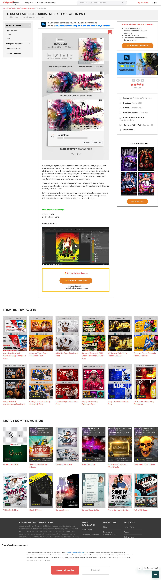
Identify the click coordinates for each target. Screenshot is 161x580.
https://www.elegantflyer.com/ (75, 552)
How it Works (129, 527)
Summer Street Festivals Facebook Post (145, 354)
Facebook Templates (14, 25)
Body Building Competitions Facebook (14, 403)
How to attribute (126, 120)
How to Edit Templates (46, 3)
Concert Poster (62, 510)
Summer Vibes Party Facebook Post (38, 354)
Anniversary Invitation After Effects (117, 465)
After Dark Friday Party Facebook (144, 403)
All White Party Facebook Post (67, 354)
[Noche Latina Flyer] (146, 159)
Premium (144, 3)
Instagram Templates (14, 44)
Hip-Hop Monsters (64, 464)
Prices (126, 532)
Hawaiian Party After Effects (38, 465)
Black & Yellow (35, 510)
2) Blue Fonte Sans (50, 217)
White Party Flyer (11, 510)
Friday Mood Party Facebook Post (90, 403)
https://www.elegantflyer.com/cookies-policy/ (87, 557)
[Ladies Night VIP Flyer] (146, 183)
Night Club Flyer (89, 464)
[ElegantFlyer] (11, 3)
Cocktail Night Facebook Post (67, 403)
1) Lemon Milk (48, 214)
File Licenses (87, 530)
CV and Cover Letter (91, 510)
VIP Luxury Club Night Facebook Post (117, 354)
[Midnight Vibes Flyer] (129, 159)
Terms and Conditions (90, 535)
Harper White (136, 108)
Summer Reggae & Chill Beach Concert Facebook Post (93, 356)
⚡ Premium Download (76, 280)
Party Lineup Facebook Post (118, 403)
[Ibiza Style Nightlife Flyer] (129, 183)
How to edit (147, 125)
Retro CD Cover (141, 510)
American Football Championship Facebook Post (14, 356)
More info (144, 113)
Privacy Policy (45, 560)
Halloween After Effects (144, 464)
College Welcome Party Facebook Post (39, 403)
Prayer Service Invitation (118, 510)
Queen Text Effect (11, 464)
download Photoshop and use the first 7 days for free (83, 26)
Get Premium (137, 201)
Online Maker (129, 537)
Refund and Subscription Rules (110, 533)
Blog (105, 527)
